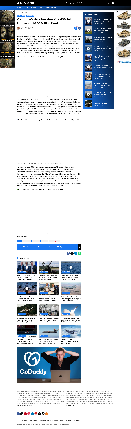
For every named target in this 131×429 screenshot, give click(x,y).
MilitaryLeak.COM (25, 3)
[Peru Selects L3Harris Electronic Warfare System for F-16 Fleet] (71, 331)
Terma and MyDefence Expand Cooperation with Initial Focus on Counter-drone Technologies (47, 299)
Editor (22, 27)
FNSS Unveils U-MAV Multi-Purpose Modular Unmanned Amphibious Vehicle (103, 94)
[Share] (79, 28)
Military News (30, 15)
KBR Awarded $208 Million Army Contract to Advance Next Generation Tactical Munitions (70, 320)
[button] (108, 2)
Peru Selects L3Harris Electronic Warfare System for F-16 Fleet (70, 341)
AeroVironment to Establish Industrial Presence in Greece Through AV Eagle (26, 320)
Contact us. (70, 405)
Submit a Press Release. (24, 405)
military (45, 241)
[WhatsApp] (79, 253)
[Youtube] (35, 413)
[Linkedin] (32, 413)
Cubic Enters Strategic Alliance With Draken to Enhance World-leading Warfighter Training (25, 341)
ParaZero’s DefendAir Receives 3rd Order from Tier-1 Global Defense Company (25, 299)
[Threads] (39, 413)
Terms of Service (45, 421)
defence (27, 241)
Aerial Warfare (21, 15)
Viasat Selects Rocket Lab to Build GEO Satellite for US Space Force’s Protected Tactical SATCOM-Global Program (49, 320)
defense (36, 241)
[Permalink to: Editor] (19, 28)
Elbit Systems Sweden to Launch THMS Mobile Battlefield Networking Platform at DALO (102, 29)
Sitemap (69, 421)
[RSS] (46, 413)
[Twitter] (72, 253)
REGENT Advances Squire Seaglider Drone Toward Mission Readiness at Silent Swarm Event (70, 277)
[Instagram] (28, 413)
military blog (55, 241)
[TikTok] (43, 413)
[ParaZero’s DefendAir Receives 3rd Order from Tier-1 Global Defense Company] (27, 288)
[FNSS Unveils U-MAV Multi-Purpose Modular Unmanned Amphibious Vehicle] (88, 94)
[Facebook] (68, 253)
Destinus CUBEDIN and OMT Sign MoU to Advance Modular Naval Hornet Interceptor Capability (26, 277)
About (19, 421)
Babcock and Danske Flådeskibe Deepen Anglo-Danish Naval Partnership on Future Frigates (103, 57)
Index (25, 421)
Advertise (33, 421)
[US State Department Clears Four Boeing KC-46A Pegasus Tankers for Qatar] (71, 288)
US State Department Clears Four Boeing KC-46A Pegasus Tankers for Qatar (71, 298)
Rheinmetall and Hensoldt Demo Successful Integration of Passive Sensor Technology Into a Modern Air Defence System (49, 277)
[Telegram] (75, 253)
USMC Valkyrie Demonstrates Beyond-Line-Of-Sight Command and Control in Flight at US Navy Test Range (49, 341)
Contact (77, 421)
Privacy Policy (58, 421)
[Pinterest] (25, 413)
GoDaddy (65, 424)
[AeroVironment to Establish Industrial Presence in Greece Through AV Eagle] (27, 310)
